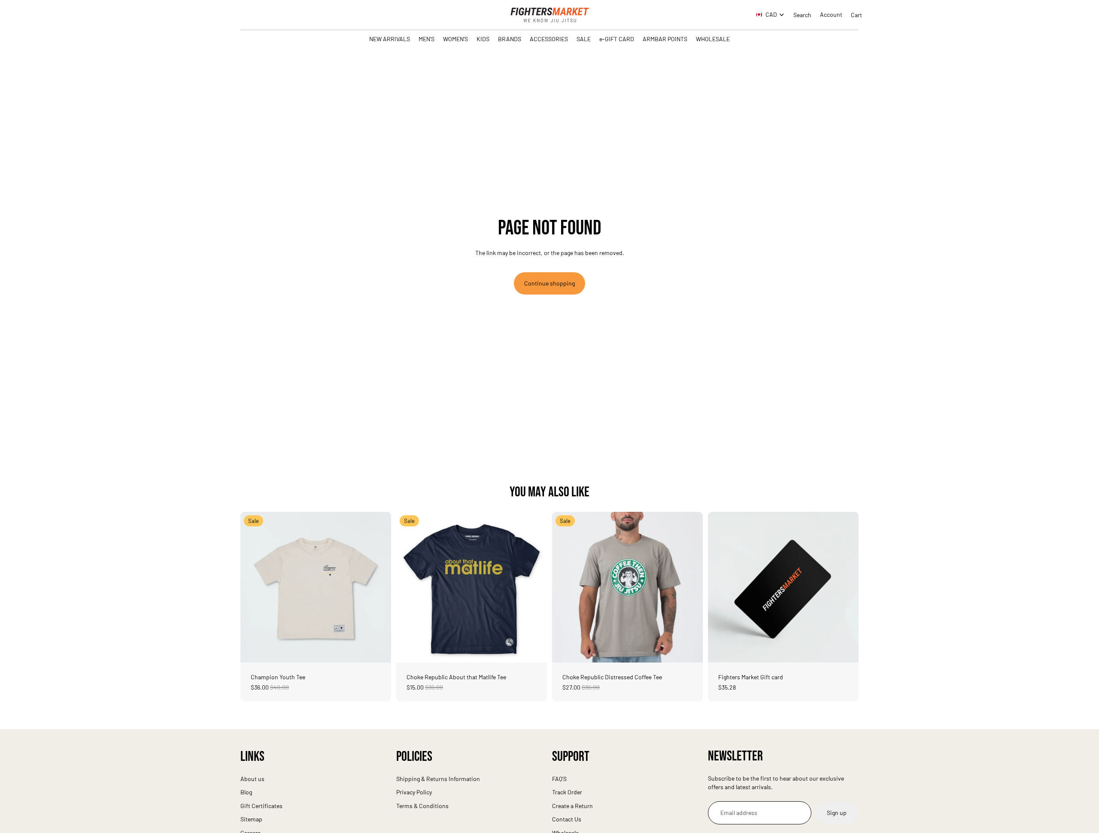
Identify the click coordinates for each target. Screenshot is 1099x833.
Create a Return (572, 805)
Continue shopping (549, 283)
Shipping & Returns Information (438, 778)
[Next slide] (378, 587)
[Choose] (378, 649)
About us (252, 778)
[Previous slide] (253, 587)
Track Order (567, 792)
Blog (246, 792)
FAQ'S (559, 778)
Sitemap (251, 819)
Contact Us (566, 819)
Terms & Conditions (422, 805)
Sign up (837, 813)
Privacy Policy (414, 792)
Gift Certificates (261, 805)
